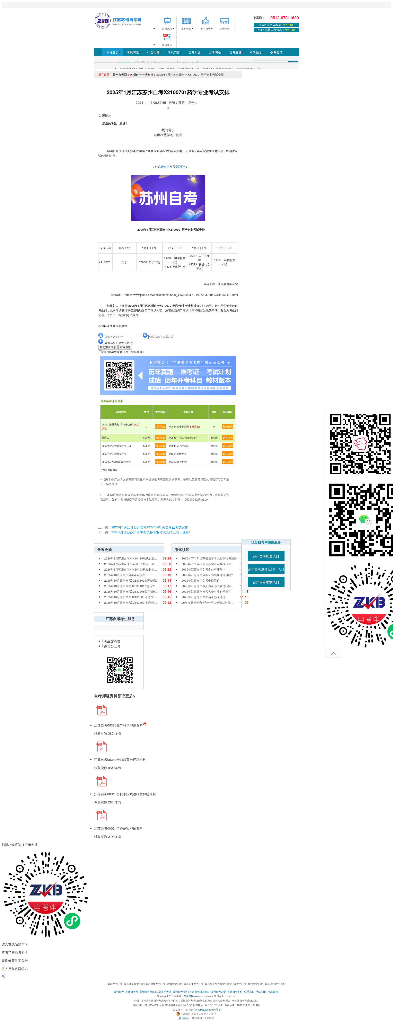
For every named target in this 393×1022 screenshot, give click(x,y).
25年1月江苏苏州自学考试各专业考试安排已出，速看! (150, 532)
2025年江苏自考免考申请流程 (201, 580)
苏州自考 (119, 991)
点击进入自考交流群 (171, 166)
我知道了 (168, 129)
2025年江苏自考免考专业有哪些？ (203, 569)
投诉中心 (184, 1018)
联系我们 (249, 991)
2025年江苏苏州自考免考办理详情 (203, 597)
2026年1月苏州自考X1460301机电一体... (130, 564)
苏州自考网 (120, 74)
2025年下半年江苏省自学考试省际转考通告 (209, 558)
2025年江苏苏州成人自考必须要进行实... (208, 586)
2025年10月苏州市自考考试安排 (125, 575)
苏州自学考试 (147, 991)
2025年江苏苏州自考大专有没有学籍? (206, 591)
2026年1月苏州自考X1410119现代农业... (130, 558)
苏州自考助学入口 (266, 582)
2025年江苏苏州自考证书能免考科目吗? (207, 575)
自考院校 (215, 52)
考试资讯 (133, 52)
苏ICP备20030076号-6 (207, 1009)
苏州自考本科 (235, 991)
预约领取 (228, 426)
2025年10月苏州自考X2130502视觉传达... (131, 602)
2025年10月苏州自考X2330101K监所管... (130, 586)
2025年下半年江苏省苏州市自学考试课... (208, 564)
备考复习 (276, 52)
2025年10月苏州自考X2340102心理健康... (131, 580)
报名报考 (153, 52)
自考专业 (194, 52)
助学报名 (256, 52)
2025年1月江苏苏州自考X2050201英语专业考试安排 (149, 527)
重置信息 (125, 347)
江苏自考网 (187, 996)
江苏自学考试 (163, 991)
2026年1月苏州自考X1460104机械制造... (130, 569)
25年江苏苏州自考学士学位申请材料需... (207, 602)
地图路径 (273, 991)
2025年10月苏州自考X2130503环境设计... (131, 597)
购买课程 (160, 437)
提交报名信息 (108, 347)
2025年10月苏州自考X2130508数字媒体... (131, 591)
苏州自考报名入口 (266, 556)
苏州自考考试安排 (141, 74)
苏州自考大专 (218, 991)
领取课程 (160, 426)
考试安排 (174, 52)
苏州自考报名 (180, 991)
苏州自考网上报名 (199, 991)
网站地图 (261, 991)
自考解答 (235, 52)
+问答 (178, 134)
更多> (130, 695)
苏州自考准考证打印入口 (266, 569)
